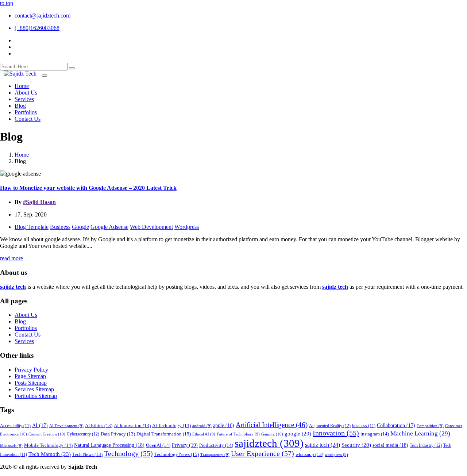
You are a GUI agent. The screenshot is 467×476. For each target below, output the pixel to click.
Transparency (214, 455)
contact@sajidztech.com (42, 15)
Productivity (216, 445)
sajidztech (269, 443)
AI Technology (171, 425)
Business (60, 227)
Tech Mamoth (49, 454)
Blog (20, 321)
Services (24, 341)
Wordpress (186, 227)
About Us (26, 315)
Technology (128, 453)
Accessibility (15, 425)
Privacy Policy (31, 369)
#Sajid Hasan (39, 202)
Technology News (176, 454)
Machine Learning (420, 433)
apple (223, 425)
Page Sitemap (30, 376)
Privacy (185, 445)
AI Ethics (98, 425)
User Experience (262, 453)
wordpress (336, 455)
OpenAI (158, 445)
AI (40, 425)
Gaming (272, 434)
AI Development (66, 426)
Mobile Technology (48, 445)
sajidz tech (322, 445)
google (298, 434)
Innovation (336, 433)
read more (11, 258)
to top (6, 3)
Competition (430, 426)
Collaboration (396, 425)
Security (356, 445)
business (363, 425)
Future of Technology (238, 434)
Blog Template (32, 227)
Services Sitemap (34, 389)
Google (80, 227)
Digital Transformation (163, 434)
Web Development (151, 227)
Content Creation (46, 434)
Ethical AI (203, 434)
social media (390, 445)
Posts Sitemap (31, 383)
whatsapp (309, 454)
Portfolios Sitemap (36, 396)
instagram (374, 434)
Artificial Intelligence (272, 425)
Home (22, 154)
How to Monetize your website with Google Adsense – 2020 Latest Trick (88, 188)
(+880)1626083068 (37, 28)
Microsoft (11, 446)
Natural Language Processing (109, 445)
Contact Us (27, 334)
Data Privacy (118, 434)
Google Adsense (109, 227)
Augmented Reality (330, 425)
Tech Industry (426, 445)
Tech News (87, 454)
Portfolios (26, 328)
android (202, 426)
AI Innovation (132, 425)
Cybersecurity (83, 434)
